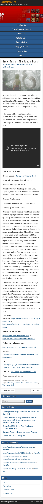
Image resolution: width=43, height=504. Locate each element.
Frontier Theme (36, 502)
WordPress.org (8, 493)
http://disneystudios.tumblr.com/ (23, 372)
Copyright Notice (21, 46)
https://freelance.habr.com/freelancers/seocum (19, 463)
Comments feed (8, 490)
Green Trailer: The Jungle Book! (21, 61)
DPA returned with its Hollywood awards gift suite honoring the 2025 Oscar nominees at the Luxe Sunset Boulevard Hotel (20, 420)
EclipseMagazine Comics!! (21, 29)
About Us (21, 33)
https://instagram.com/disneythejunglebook (19, 347)
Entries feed (7, 486)
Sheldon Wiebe (9, 64)
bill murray (10, 383)
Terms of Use (21, 51)
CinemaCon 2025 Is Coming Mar (14, 436)
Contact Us (21, 25)
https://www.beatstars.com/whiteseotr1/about (18, 447)
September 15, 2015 (25, 64)
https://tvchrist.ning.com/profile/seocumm (17, 469)
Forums (21, 55)
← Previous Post (8, 391)
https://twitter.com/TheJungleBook (16, 336)
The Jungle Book (8, 385)
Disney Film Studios (22, 383)
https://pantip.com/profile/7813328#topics (17, 453)
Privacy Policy (21, 42)
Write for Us (20, 38)
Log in (5, 482)
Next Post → (36, 391)
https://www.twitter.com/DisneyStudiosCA (19, 339)
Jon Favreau (34, 383)
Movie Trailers (9, 67)
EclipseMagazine (8, 1)
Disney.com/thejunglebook (26, 176)
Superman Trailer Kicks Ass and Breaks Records (20, 432)
